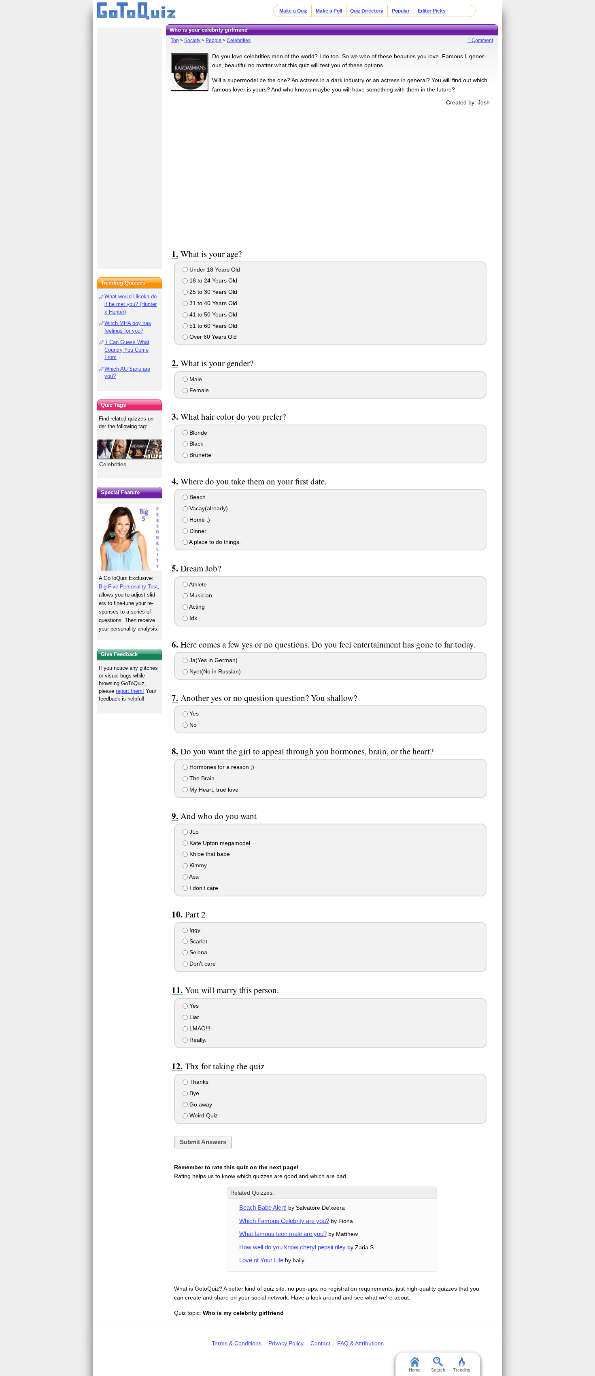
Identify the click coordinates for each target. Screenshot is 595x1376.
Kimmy (197, 865)
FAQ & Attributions (360, 1343)
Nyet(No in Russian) (214, 671)
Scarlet (197, 941)
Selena (197, 952)
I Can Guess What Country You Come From (126, 350)
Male (195, 379)
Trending (461, 1370)
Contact (320, 1343)
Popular (401, 11)
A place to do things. (214, 542)
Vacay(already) (208, 508)
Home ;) (199, 519)
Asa (193, 876)
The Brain (201, 778)
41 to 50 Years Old (212, 314)
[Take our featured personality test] (129, 537)
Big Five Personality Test (128, 587)
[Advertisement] (332, 175)
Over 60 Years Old (212, 336)
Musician (200, 595)
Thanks (198, 1082)
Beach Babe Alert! (263, 1207)
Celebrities (239, 40)
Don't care (202, 963)
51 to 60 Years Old (212, 326)
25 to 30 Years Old (212, 292)
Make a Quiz (293, 11)
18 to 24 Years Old (212, 280)
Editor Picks (432, 11)
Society (192, 40)
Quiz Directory (366, 11)
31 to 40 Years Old (212, 303)
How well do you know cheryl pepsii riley (292, 1247)
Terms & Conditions (236, 1343)
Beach (197, 497)
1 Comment (480, 40)
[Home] (136, 11)
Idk (192, 618)
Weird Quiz (203, 1115)
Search (438, 1370)
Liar (193, 1017)
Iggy (194, 930)
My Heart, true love (213, 789)
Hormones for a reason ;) (221, 767)
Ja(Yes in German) (213, 660)
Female (198, 390)
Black (195, 443)
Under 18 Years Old (214, 269)
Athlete (197, 584)
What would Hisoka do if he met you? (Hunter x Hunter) (130, 304)
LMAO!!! (199, 1028)
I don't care (203, 888)
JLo (193, 831)
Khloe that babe (209, 854)
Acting (196, 606)
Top (175, 40)
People (213, 40)
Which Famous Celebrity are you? (284, 1220)
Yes (193, 713)
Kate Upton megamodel (219, 843)
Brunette (199, 455)
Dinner (197, 531)
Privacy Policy (286, 1343)
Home (415, 1370)
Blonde (197, 432)
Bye (193, 1093)
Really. (197, 1039)
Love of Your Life (261, 1260)
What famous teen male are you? (283, 1233)
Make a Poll (329, 11)
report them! (130, 691)
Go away (200, 1104)
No (192, 725)
